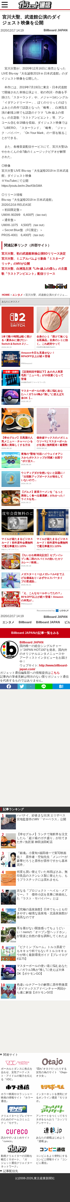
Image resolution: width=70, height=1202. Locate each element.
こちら (55, 672)
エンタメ (8, 622)
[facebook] (9, 686)
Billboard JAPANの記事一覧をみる (35, 632)
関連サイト (10, 1054)
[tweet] (22, 686)
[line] (44, 686)
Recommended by (46, 610)
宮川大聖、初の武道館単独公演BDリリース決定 (33, 253)
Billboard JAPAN (56, 30)
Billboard (25, 622)
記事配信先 (10, 1171)
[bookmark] (61, 686)
